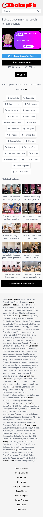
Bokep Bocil (17, 449)
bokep (12, 386)
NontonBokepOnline (14, 122)
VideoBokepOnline (22, 171)
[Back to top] (39, 512)
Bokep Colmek (8, 460)
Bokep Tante (30, 116)
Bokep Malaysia (21, 472)
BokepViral (34, 343)
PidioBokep (33, 122)
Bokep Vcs (21, 482)
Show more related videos (21, 283)
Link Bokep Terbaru (19, 315)
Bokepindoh (33, 345)
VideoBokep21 (12, 159)
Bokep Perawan (21, 500)
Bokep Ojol (21, 477)
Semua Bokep (15, 141)
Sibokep (31, 141)
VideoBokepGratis (31, 159)
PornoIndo (13, 134)
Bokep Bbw (30, 98)
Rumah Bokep (29, 134)
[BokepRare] (19, 5)
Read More (20, 89)
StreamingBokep (30, 147)
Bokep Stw (13, 116)
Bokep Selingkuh (21, 495)
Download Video (23, 62)
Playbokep (14, 128)
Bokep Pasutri (12, 110)
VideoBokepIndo (22, 165)
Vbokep (34, 153)
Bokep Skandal (31, 110)
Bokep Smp (16, 381)
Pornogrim (29, 128)
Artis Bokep (21, 504)
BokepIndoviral (30, 425)
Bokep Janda (32, 104)
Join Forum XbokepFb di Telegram (24, 56)
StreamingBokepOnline (15, 153)
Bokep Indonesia (13, 104)
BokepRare (21, 509)
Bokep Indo (14, 98)
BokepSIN (30, 397)
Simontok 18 (12, 147)
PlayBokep (32, 403)
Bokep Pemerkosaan (21, 486)
